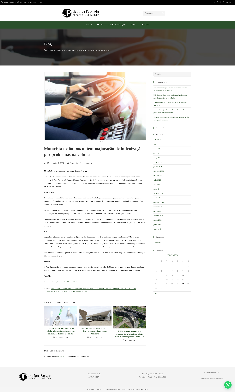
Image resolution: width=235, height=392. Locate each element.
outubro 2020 (158, 175)
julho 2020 (157, 180)
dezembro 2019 (158, 202)
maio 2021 (157, 149)
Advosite (143, 389)
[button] (228, 385)
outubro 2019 (158, 211)
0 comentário (89, 163)
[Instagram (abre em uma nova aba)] (220, 2)
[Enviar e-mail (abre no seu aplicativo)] (232, 2)
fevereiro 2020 (158, 193)
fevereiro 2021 (158, 162)
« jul (155, 293)
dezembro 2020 (158, 171)
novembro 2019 (158, 207)
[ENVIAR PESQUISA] (162, 13)
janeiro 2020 (157, 198)
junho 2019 (157, 229)
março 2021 (157, 158)
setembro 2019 (158, 216)
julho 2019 (157, 225)
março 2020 (157, 189)
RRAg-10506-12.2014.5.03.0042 (64, 282)
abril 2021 (156, 153)
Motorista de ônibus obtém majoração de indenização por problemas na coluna (83, 50)
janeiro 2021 (157, 167)
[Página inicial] (45, 50)
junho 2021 (157, 144)
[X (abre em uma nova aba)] (214, 2)
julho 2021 (157, 140)
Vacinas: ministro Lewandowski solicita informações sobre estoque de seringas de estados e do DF (61, 331)
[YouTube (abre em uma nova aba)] (226, 2)
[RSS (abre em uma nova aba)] (229, 2)
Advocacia (74, 163)
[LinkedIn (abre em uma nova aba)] (223, 2)
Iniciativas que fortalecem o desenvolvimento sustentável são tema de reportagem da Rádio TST (129, 334)
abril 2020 (156, 184)
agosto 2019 (157, 220)
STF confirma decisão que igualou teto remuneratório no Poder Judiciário (95, 331)
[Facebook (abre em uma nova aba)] (217, 2)
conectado (62, 356)
